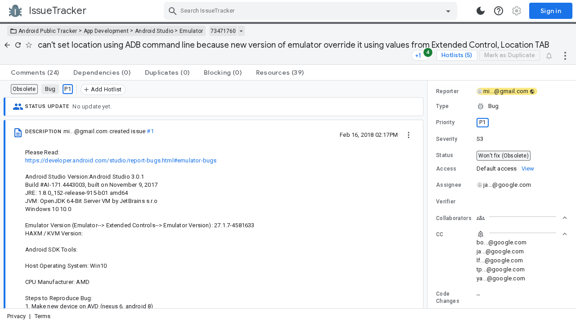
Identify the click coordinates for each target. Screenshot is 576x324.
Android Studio (154, 31)
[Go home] (7, 45)
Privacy (16, 316)
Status (445, 155)
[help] (499, 11)
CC (440, 234)
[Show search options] (448, 10)
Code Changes (447, 297)
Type (442, 106)
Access (446, 169)
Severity (446, 139)
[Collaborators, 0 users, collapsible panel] (522, 218)
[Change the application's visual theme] (481, 11)
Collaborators (454, 218)
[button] (501, 106)
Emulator (191, 31)
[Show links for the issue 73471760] (241, 31)
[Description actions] (408, 134)
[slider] (429, 194)
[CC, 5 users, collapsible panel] (522, 234)
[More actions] (565, 55)
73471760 (223, 31)
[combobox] (311, 10)
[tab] (35, 72)
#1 (150, 131)
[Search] (172, 10)
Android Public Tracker (47, 31)
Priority (445, 122)
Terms (43, 316)
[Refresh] (18, 45)
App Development (106, 31)
